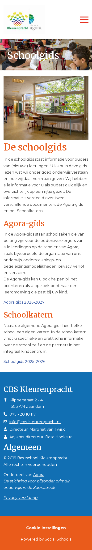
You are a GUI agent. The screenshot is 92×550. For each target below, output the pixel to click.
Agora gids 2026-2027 (24, 302)
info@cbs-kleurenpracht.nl (35, 422)
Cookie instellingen (46, 528)
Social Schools (58, 539)
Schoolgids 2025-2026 (24, 361)
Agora (38, 475)
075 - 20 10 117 (22, 414)
